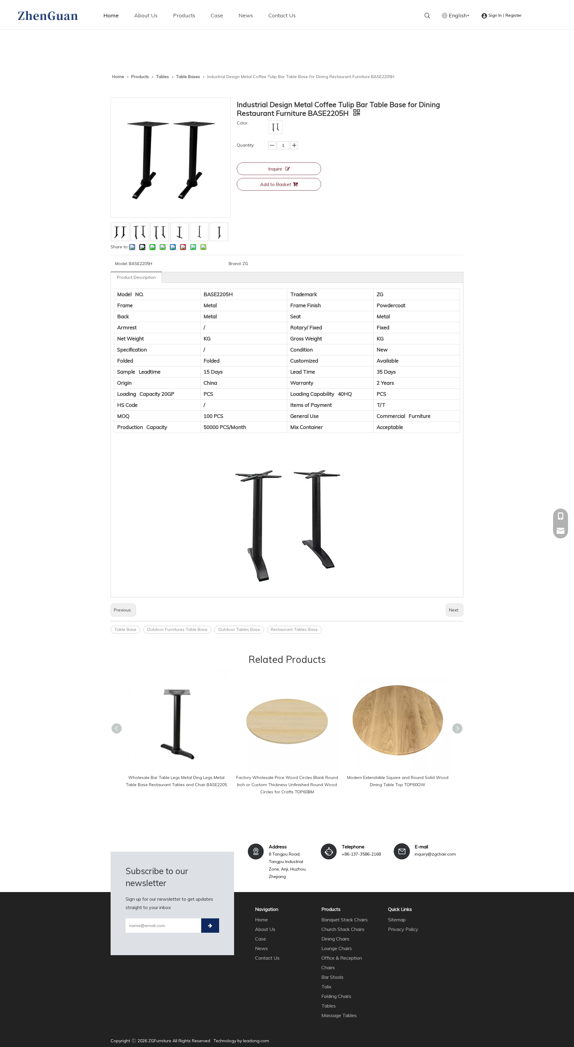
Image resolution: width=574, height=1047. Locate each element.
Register (514, 15)
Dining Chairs (335, 939)
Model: (121, 263)
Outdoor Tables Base (239, 629)
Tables (328, 1006)
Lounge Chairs (336, 948)
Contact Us (282, 15)
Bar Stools (332, 977)
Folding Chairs (336, 996)
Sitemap (397, 920)
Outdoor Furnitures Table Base (177, 629)
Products (184, 15)
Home (111, 15)
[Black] (276, 127)
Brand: (235, 263)
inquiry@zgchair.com (435, 854)
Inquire (275, 169)
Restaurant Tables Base (294, 629)
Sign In (495, 15)
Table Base (125, 629)
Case (217, 15)
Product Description (136, 277)
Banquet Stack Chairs (344, 920)
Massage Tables (339, 1015)
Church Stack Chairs (342, 929)
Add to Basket (275, 184)
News (246, 15)
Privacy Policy (403, 929)
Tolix (326, 987)
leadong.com (256, 1040)
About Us (146, 15)
